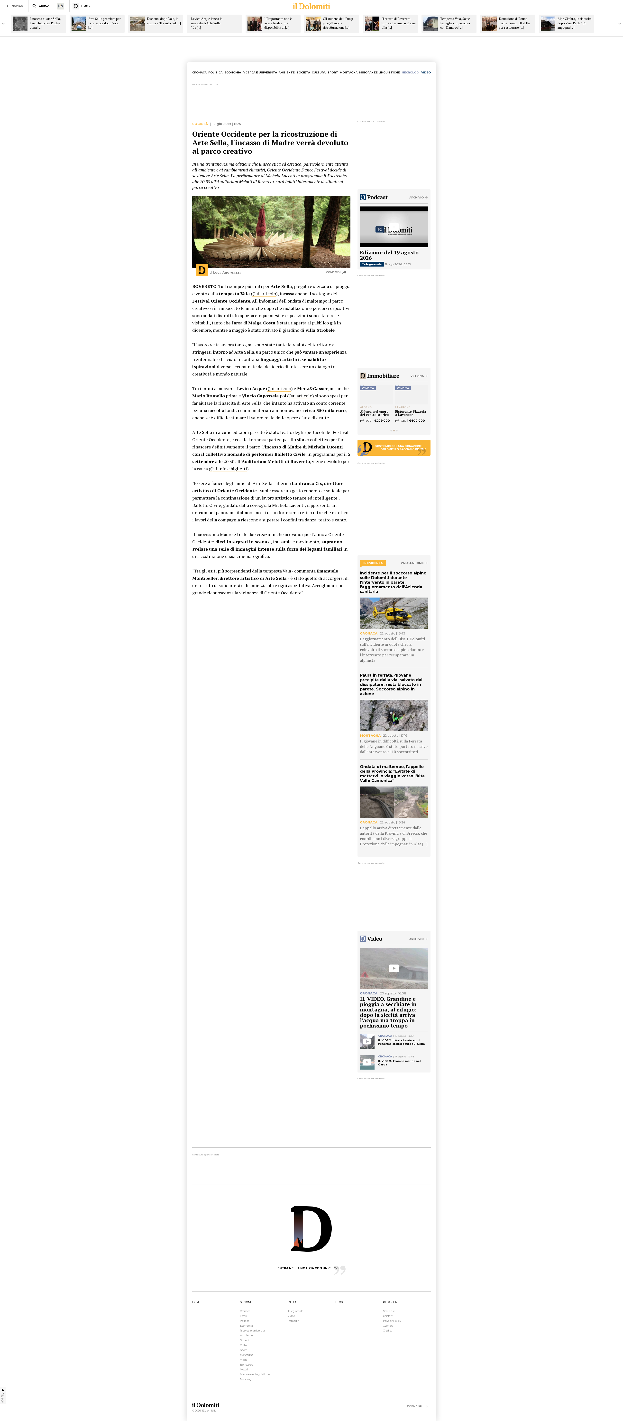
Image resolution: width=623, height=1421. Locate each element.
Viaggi (244, 1359)
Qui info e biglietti (228, 469)
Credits (387, 1330)
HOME (196, 1302)
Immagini (294, 1321)
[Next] (619, 23)
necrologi (411, 72)
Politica (215, 72)
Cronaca (199, 72)
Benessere (246, 1364)
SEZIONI (245, 1302)
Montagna (348, 72)
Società (303, 72)
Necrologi (246, 1379)
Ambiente (287, 72)
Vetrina (417, 376)
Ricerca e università (260, 72)
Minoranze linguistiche (379, 72)
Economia (232, 72)
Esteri (243, 1316)
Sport (333, 72)
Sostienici (389, 1311)
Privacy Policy (392, 1321)
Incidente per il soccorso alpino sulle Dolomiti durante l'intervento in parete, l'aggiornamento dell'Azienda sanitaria (393, 582)
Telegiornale (372, 264)
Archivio (416, 197)
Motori (244, 1369)
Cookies (388, 1325)
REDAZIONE (391, 1302)
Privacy (2, 1397)
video (426, 72)
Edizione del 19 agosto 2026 (389, 255)
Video (291, 1316)
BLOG (339, 1302)
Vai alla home (412, 563)
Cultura (319, 72)
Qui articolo (264, 293)
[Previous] (3, 23)
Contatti (388, 1316)
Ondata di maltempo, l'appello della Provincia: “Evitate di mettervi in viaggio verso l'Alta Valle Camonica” (392, 773)
